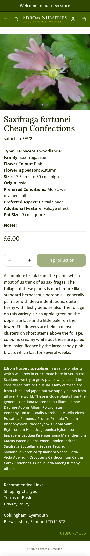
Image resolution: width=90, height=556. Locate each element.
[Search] (16, 19)
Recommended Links (24, 485)
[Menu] (6, 19)
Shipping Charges (20, 491)
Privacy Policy (17, 503)
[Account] (73, 19)
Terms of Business (21, 497)
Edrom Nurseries (50, 549)
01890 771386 (73, 533)
